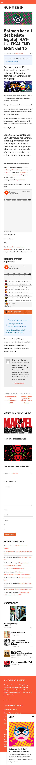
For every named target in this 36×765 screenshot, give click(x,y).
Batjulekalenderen (12, 61)
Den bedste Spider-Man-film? (17, 466)
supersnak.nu (20, 180)
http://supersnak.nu (19, 383)
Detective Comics (9, 345)
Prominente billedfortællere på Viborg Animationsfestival (21, 653)
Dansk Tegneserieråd (10, 709)
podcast (8, 339)
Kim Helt (6, 351)
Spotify (8, 172)
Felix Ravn (9, 568)
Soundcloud (16, 170)
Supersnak (22, 172)
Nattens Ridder (26, 342)
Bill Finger (20, 339)
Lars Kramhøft (10, 589)
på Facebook (18, 175)
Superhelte (25, 348)
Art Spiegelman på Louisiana (11, 624)
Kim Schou (15, 473)
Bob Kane (18, 342)
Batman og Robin (9, 342)
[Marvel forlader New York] (18, 433)
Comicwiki (7, 716)
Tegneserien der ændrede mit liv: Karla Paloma (20, 642)
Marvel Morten (19, 53)
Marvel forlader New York (15, 439)
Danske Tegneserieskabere (12, 713)
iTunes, (7, 170)
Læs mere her (7, 700)
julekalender (17, 348)
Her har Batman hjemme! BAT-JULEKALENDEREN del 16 (26, 400)
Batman (14, 339)
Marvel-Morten (8, 348)
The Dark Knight (21, 345)
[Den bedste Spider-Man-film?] (18, 460)
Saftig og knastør (18, 568)
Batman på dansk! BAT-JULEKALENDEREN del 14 (10, 400)
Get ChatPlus (10, 551)
